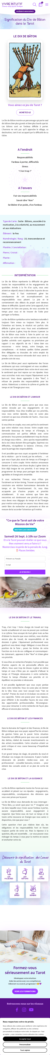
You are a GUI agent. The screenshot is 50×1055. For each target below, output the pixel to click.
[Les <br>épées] (16, 888)
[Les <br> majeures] (8, 871)
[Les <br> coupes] (41, 871)
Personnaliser (25, 1044)
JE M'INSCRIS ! (25, 572)
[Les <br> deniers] (33, 888)
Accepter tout (25, 1039)
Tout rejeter (25, 1050)
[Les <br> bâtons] (25, 871)
